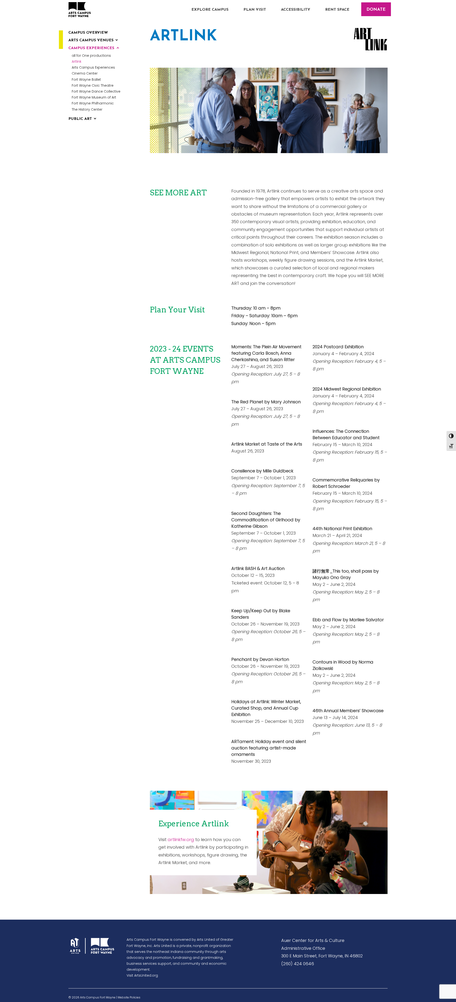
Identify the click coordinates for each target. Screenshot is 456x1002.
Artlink (76, 61)
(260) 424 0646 (297, 964)
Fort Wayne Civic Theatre (93, 85)
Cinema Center (85, 73)
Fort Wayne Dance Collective (96, 91)
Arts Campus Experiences (93, 67)
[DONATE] (376, 6)
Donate (375, 10)
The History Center (87, 109)
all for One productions (91, 55)
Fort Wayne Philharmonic (93, 103)
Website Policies (129, 997)
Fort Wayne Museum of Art (94, 97)
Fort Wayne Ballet (86, 79)
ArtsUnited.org (146, 975)
